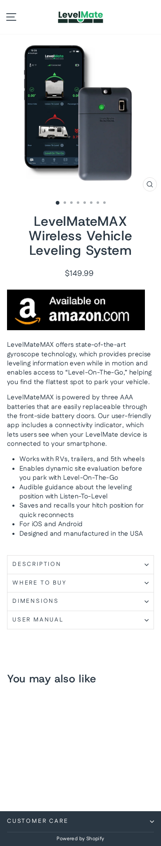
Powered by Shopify (80, 838)
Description (37, 564)
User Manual (38, 620)
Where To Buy (39, 583)
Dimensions (35, 601)
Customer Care (37, 821)
